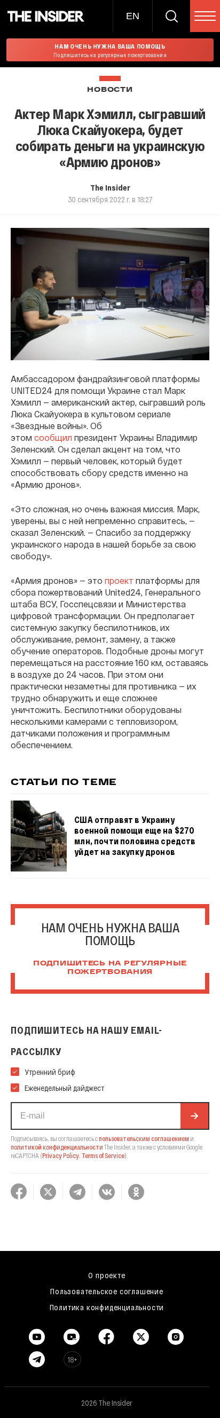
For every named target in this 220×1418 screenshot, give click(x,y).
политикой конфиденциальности (57, 1147)
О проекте (106, 1275)
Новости (109, 90)
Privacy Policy (60, 1155)
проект (119, 580)
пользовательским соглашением (144, 1138)
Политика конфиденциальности (107, 1307)
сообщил (53, 437)
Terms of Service (103, 1155)
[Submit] (194, 1116)
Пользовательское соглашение (106, 1291)
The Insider (110, 187)
